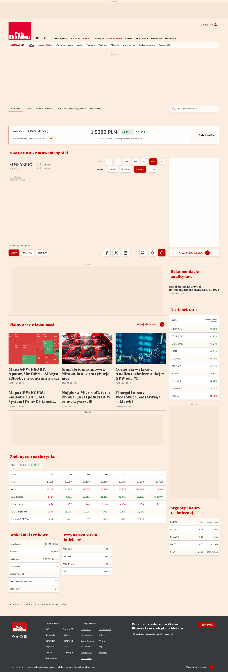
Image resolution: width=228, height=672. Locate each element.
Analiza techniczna (147, 45)
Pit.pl (101, 646)
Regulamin (49, 646)
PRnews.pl (103, 641)
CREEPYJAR (177, 344)
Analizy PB (99, 38)
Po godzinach (142, 38)
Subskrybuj (207, 624)
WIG (65, 571)
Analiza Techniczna (191, 252)
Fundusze (102, 45)
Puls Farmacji (86, 652)
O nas (65, 646)
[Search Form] (45, 38)
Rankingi (129, 38)
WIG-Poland (68, 564)
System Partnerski (88, 641)
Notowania (75, 38)
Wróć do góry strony (196, 667)
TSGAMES (176, 358)
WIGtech (67, 556)
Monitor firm (86, 658)
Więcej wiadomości (146, 324)
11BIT (174, 351)
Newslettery (170, 38)
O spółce (29, 108)
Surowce (91, 45)
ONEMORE (177, 388)
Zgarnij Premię (87, 635)
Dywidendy (95, 108)
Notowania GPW (41, 604)
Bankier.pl (103, 652)
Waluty (80, 45)
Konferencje (156, 38)
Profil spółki (15, 108)
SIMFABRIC (177, 329)
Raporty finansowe (44, 108)
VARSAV (175, 396)
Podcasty (87, 38)
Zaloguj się (207, 24)
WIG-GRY (67, 549)
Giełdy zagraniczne (64, 45)
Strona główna (14, 604)
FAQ (47, 629)
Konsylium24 (86, 646)
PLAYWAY (176, 373)
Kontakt (48, 652)
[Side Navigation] (37, 38)
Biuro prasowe (51, 658)
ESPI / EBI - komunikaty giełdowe (72, 108)
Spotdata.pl (85, 629)
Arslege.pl (103, 635)
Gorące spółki (165, 45)
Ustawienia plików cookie (85, 667)
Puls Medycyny (105, 629)
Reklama (66, 635)
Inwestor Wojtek (114, 38)
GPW (31, 45)
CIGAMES (176, 381)
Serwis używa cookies (46, 667)
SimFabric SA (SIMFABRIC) (30, 131)
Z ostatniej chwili (59, 38)
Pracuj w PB (68, 629)
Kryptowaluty (129, 45)
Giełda (27, 604)
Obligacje (115, 45)
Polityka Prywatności (65, 667)
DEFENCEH (177, 366)
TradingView (25, 246)
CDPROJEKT (177, 336)
